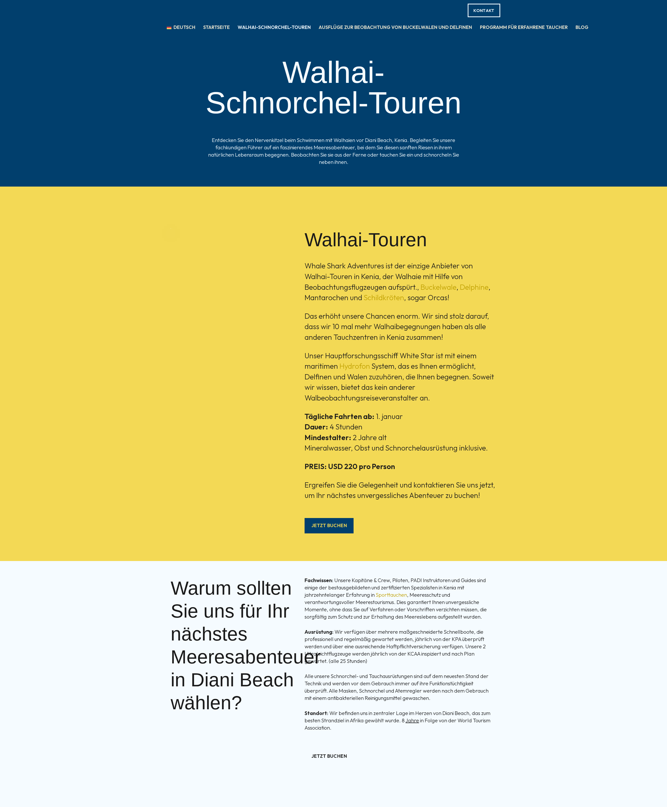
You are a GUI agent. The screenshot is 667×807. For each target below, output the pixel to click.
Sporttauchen (391, 595)
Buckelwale (438, 287)
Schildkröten (384, 297)
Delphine (474, 287)
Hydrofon (354, 366)
